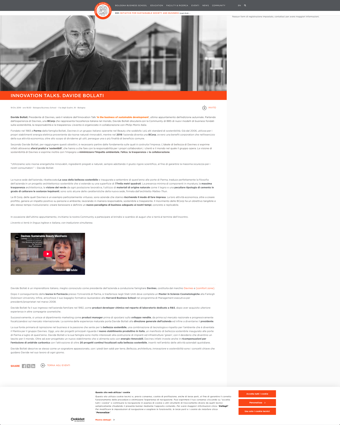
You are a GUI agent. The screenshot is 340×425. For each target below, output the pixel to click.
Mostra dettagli (103, 420)
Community (218, 5)
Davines (188, 288)
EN (239, 5)
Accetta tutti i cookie (257, 394)
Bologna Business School (131, 5)
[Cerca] (245, 5)
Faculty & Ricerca (177, 5)
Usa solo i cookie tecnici (257, 411)
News (205, 5)
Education (156, 5)
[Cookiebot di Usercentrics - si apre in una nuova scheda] (77, 420)
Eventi (195, 5)
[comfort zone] (205, 288)
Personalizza (255, 402)
